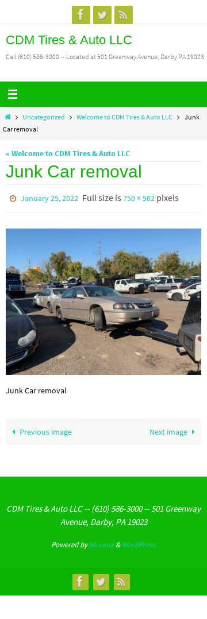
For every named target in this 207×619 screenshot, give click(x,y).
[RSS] (123, 15)
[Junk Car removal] (103, 299)
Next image (168, 429)
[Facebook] (81, 15)
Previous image (46, 429)
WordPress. (139, 542)
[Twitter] (102, 15)
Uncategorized (43, 117)
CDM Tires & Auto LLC (69, 40)
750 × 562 (139, 197)
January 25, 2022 (49, 197)
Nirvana (101, 542)
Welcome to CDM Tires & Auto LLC (124, 117)
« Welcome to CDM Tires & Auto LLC (68, 153)
